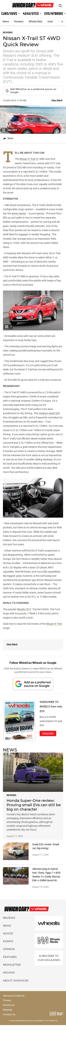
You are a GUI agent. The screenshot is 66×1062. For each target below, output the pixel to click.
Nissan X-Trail (54, 623)
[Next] (62, 21)
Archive (9, 972)
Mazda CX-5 (24, 609)
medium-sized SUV (49, 413)
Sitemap (7, 1009)
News (6, 21)
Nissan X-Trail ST (29, 158)
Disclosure (8, 1005)
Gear (50, 21)
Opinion (9, 949)
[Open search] (60, 6)
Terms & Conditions (13, 995)
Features (10, 957)
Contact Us (9, 1014)
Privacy (7, 1000)
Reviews (18, 21)
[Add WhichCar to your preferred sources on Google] (33, 684)
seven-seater (19, 213)
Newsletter (12, 964)
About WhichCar (15, 980)
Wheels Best (35, 21)
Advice (8, 933)
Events (8, 941)
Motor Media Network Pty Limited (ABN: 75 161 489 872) (34, 1021)
